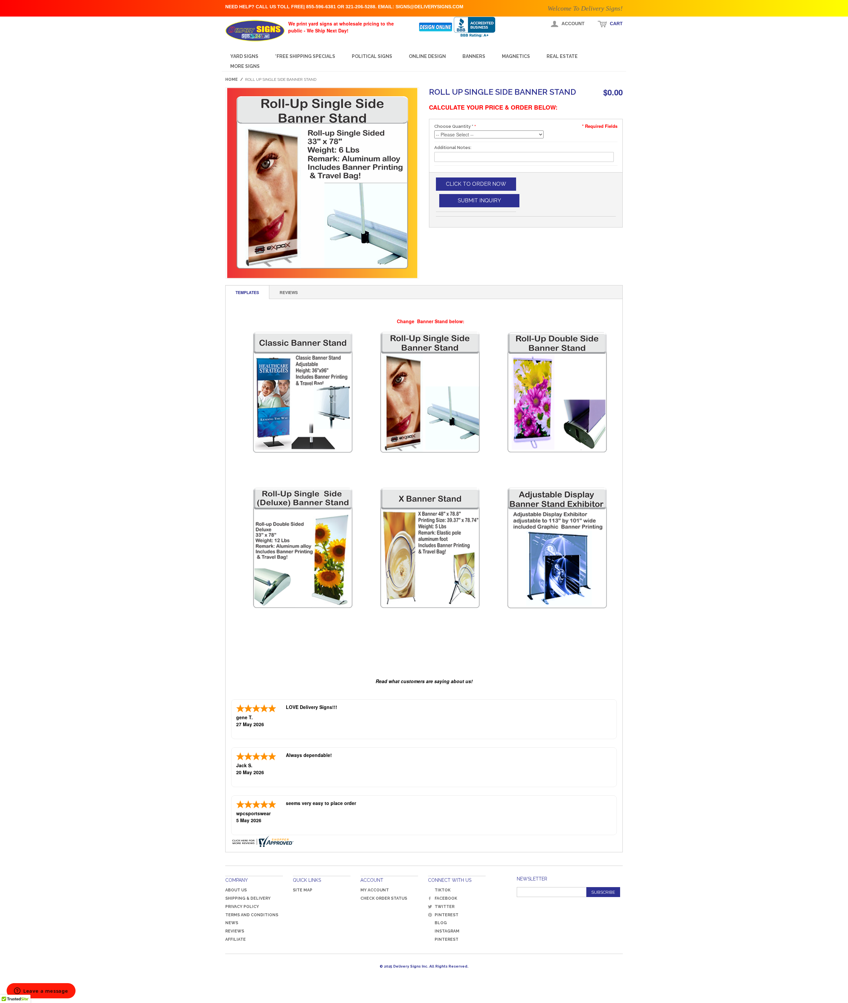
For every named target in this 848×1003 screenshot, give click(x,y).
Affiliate (235, 939)
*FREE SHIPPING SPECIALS (305, 56)
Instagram (447, 931)
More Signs (245, 66)
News (231, 923)
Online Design (427, 56)
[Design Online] (436, 27)
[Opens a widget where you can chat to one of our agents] (41, 991)
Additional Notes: (452, 147)
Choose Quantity (453, 126)
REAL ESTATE (562, 56)
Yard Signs (244, 56)
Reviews (234, 931)
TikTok (442, 890)
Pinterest (446, 915)
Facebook (446, 898)
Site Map (302, 890)
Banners (473, 56)
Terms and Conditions (251, 915)
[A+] (479, 27)
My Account (374, 890)
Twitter (444, 906)
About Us (236, 890)
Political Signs (372, 56)
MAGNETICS (516, 56)
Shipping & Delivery (248, 898)
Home (231, 79)
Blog (441, 923)
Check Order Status (383, 898)
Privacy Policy (242, 906)
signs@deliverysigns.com (429, 6)
